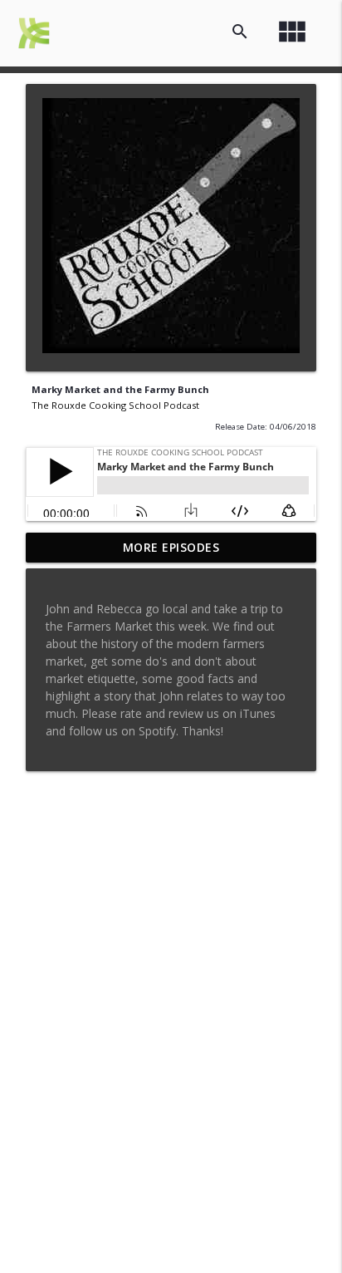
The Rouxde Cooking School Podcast (115, 405)
